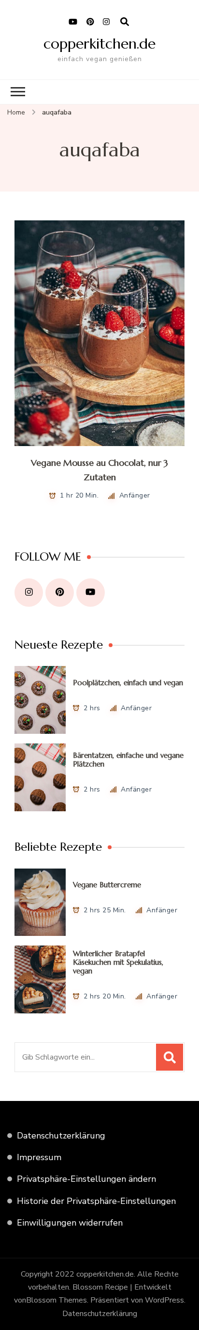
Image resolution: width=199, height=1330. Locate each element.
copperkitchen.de (99, 43)
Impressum (39, 1157)
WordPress (164, 1300)
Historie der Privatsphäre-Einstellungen (96, 1201)
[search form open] (124, 22)
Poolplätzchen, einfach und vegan (128, 682)
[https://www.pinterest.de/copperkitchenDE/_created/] (59, 592)
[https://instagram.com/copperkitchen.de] (28, 592)
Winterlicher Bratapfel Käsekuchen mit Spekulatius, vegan (118, 962)
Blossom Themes (56, 1300)
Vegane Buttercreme (107, 884)
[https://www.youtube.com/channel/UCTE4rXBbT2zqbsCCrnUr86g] (90, 592)
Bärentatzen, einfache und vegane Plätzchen (128, 759)
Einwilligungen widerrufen (70, 1222)
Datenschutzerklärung (61, 1135)
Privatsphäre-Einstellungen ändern (86, 1179)
